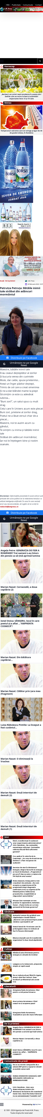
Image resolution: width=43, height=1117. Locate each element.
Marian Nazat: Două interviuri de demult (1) (19, 827)
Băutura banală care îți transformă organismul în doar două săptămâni (27, 939)
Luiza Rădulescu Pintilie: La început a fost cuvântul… (21, 726)
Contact (38, 5)
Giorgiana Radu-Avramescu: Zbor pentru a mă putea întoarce (26, 991)
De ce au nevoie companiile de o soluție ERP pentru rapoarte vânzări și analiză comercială (27, 1067)
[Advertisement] (21, 35)
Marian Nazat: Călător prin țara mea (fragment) (20, 692)
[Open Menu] (2, 61)
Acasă (2, 281)
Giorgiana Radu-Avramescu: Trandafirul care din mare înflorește (27, 1013)
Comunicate (28, 5)
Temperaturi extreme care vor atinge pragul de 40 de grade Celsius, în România (21, 132)
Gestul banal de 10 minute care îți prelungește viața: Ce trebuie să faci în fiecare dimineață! (27, 929)
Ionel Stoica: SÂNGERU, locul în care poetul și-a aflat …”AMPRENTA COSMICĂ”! (20, 624)
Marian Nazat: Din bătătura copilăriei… (16, 658)
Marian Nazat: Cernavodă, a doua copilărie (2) (19, 588)
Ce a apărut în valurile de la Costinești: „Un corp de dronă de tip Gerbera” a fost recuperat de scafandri (27, 859)
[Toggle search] (40, 61)
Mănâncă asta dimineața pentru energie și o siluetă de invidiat (26, 954)
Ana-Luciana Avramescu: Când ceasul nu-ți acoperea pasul (25, 1002)
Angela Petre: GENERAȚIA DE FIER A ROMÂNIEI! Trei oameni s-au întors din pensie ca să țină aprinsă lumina (20, 553)
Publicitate (16, 5)
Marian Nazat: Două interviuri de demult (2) (19, 794)
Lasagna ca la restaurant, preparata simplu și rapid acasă (27, 965)
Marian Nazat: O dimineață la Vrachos (17, 760)
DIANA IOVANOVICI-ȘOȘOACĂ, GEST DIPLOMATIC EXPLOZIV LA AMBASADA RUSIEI (27, 1078)
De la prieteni (10, 281)
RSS (7, 5)
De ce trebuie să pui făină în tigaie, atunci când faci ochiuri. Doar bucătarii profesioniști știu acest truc (27, 978)
